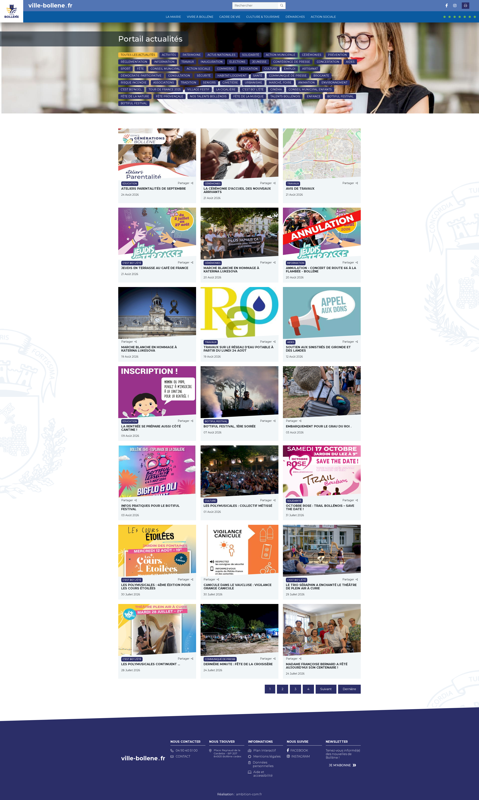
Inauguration (212, 61)
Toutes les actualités (138, 55)
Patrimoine (192, 55)
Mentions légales (266, 756)
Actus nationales (221, 55)
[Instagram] (455, 5)
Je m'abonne (340, 765)
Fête (140, 68)
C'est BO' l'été (253, 89)
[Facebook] (447, 5)
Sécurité (204, 75)
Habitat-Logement (231, 75)
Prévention (337, 55)
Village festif (198, 89)
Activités (169, 55)
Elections (237, 61)
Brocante (321, 75)
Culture (270, 68)
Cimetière (230, 82)
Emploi (289, 68)
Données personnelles (263, 764)
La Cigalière (226, 89)
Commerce (225, 68)
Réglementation (134, 61)
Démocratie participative (141, 75)
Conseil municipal (165, 68)
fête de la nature (135, 96)
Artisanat (310, 68)
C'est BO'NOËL (131, 89)
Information (164, 61)
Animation (306, 82)
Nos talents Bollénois (208, 96)
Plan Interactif (264, 750)
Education (249, 68)
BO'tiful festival (340, 96)
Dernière (349, 689)
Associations (163, 82)
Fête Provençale (169, 96)
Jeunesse (259, 61)
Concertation (328, 61)
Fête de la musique (248, 96)
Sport (125, 68)
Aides (350, 61)
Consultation (179, 75)
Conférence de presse (291, 61)
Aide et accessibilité (263, 773)
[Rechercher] (282, 5)
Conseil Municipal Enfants (310, 89)
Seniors (209, 82)
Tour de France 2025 (165, 89)
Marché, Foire (280, 82)
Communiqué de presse (288, 75)
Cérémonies (311, 55)
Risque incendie (134, 82)
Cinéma (276, 89)
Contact (183, 756)
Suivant (326, 689)
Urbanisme (253, 82)
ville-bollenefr (50, 5)
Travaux (187, 61)
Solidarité (250, 55)
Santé (257, 75)
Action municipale (280, 55)
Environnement (334, 82)
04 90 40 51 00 (187, 750)
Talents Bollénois (285, 96)
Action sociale (198, 68)
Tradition (188, 82)
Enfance (314, 96)
